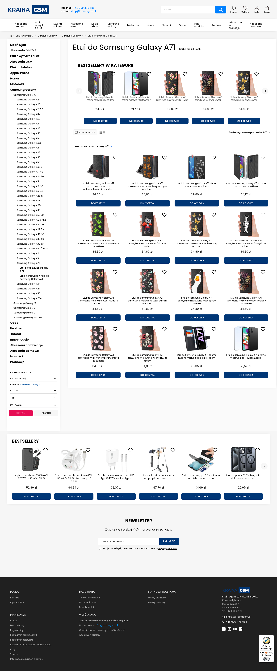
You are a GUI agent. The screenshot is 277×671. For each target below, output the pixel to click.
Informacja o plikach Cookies (26, 659)
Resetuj (46, 413)
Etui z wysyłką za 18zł (25, 56)
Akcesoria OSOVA (23, 50)
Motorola (17, 84)
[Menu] (272, 637)
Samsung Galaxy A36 (28, 133)
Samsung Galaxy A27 (28, 99)
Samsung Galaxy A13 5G (30, 186)
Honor (14, 78)
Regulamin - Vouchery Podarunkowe (30, 644)
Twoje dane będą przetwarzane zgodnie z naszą (139, 548)
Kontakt (233, 12)
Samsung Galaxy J (24, 312)
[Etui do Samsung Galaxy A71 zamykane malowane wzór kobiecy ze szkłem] (246, 281)
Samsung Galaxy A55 (28, 162)
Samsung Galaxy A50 (28, 293)
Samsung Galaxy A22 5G (30, 229)
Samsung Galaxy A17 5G (30, 109)
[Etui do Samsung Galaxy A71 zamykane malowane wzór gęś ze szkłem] (197, 281)
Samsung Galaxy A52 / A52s (32, 248)
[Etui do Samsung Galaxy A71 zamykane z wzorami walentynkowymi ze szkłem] (98, 167)
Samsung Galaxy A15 (28, 147)
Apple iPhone (19, 73)
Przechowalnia (87, 607)
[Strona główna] (28, 9)
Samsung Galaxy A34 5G (30, 176)
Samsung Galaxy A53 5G (30, 215)
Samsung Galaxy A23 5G (30, 195)
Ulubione (245, 12)
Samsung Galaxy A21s (29, 253)
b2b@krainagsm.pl (107, 625)
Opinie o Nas (17, 602)
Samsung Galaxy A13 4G (30, 191)
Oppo (14, 323)
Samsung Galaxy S (24, 307)
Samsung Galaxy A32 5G (30, 243)
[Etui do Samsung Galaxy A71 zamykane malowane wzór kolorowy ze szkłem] (197, 224)
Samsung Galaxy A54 (28, 181)
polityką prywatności (167, 548)
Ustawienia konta (88, 602)
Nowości (16, 356)
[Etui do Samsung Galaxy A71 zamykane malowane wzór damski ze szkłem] (147, 281)
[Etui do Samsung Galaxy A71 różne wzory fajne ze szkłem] (197, 167)
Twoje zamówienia (89, 597)
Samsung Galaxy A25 (28, 152)
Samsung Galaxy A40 (29, 288)
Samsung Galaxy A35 (28, 157)
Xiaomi (15, 334)
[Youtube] (235, 629)
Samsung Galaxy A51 (28, 258)
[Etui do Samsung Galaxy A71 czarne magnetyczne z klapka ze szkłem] (197, 338)
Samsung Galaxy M (24, 303)
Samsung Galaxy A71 (28, 263)
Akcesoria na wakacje (26, 345)
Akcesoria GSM (21, 62)
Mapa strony (17, 625)
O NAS (13, 620)
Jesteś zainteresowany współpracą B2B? (104, 620)
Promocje (17, 362)
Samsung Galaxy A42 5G (30, 234)
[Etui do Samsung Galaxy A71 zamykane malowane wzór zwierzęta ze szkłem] (98, 338)
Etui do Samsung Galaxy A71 (34, 269)
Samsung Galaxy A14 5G (30, 171)
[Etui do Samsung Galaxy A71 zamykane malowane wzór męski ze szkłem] (246, 224)
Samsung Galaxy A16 (28, 123)
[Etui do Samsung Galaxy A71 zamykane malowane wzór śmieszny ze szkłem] (98, 224)
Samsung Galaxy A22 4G (30, 224)
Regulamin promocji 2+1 (23, 635)
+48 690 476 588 (84, 8)
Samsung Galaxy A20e (29, 298)
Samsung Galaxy (23, 90)
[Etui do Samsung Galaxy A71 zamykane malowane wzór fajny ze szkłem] (147, 338)
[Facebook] (224, 629)
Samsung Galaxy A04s (29, 167)
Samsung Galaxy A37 (28, 114)
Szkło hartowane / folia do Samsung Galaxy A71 (34, 277)
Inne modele (19, 340)
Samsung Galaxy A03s (29, 205)
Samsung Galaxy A (24, 94)
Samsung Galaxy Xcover (27, 317)
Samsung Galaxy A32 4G (30, 239)
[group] (100, 97)
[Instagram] (229, 629)
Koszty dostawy (156, 602)
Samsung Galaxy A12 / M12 (31, 219)
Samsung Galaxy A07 (28, 104)
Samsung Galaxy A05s (29, 142)
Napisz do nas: (87, 625)
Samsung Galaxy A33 (28, 210)
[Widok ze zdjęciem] (100, 132)
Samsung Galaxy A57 (28, 118)
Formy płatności (157, 597)
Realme (15, 328)
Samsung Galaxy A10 (28, 283)
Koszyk (267, 12)
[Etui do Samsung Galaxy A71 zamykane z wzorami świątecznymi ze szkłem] (147, 167)
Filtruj (20, 413)
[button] (100, 115)
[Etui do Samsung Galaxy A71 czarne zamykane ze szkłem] (246, 167)
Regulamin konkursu (21, 639)
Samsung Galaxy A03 (28, 200)
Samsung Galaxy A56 (28, 138)
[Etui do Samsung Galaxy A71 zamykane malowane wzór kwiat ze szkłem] (98, 281)
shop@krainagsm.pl (83, 11)
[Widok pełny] (104, 132)
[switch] (266, 659)
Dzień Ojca (18, 45)
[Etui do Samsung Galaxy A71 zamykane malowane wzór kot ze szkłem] (147, 224)
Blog (12, 649)
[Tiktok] (240, 629)
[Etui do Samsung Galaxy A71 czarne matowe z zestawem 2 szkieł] (246, 338)
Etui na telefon (21, 67)
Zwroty (14, 654)
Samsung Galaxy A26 (28, 128)
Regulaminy (16, 630)
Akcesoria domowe (24, 351)
